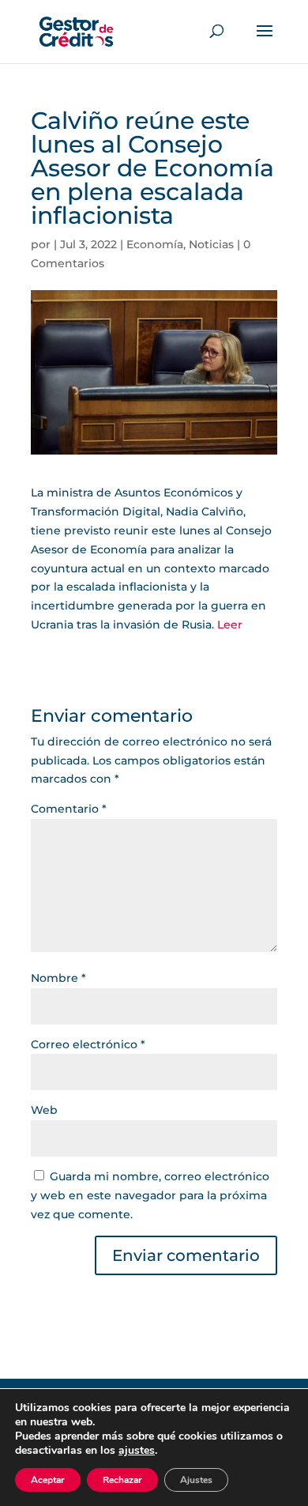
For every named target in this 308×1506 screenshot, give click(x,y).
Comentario (69, 809)
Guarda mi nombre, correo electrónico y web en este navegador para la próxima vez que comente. (150, 1195)
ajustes (136, 1451)
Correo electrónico (88, 1044)
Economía (154, 244)
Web (44, 1110)
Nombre (58, 978)
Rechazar (122, 1480)
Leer (229, 624)
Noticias (211, 244)
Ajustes (196, 1480)
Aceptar (48, 1480)
